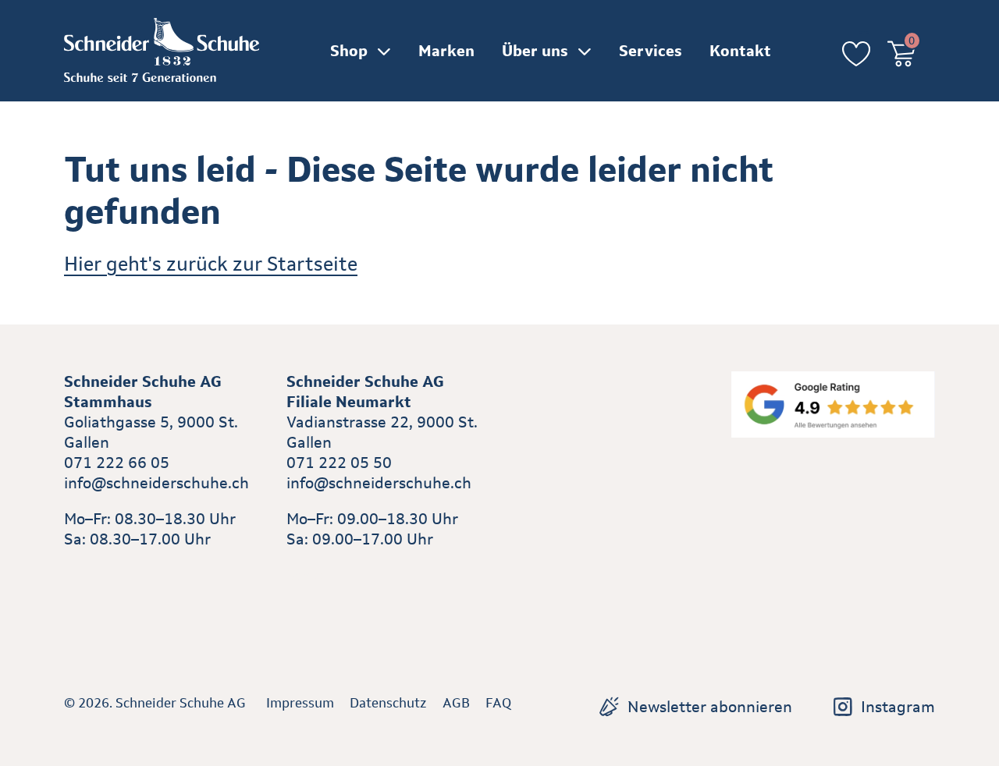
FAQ (498, 703)
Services (650, 50)
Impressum (300, 703)
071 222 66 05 (116, 462)
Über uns (535, 50)
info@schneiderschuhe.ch (156, 482)
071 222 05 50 (339, 462)
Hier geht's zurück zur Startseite (210, 263)
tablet (307, 575)
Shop (349, 50)
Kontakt (740, 50)
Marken (446, 50)
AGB (456, 703)
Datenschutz (388, 703)
